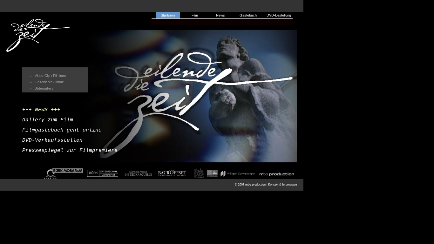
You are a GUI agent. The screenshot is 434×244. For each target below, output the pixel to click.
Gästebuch (248, 15)
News (220, 15)
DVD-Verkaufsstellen (52, 140)
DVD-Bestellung (279, 15)
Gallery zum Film (47, 120)
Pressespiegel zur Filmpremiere (70, 150)
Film (195, 15)
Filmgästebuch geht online (62, 130)
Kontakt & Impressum (282, 184)
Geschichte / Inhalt (49, 82)
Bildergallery (44, 88)
